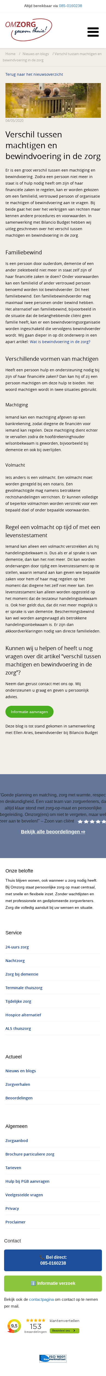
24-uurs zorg (17, 947)
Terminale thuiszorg (23, 988)
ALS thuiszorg (18, 1028)
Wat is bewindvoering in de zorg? (60, 342)
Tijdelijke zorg (18, 1001)
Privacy (12, 1208)
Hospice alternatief (23, 1015)
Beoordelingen (19, 1098)
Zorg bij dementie (21, 974)
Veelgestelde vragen (24, 1195)
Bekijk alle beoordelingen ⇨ (53, 831)
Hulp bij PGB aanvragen (27, 1181)
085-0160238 (70, 6)
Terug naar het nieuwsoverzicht (34, 74)
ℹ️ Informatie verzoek (53, 1283)
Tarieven (13, 1168)
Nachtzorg (15, 961)
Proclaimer (15, 1222)
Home (10, 54)
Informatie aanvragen (29, 712)
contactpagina (41, 1299)
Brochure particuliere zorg (29, 1154)
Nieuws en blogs (36, 54)
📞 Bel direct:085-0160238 (53, 1260)
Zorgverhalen (17, 1084)
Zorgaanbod (16, 1140)
